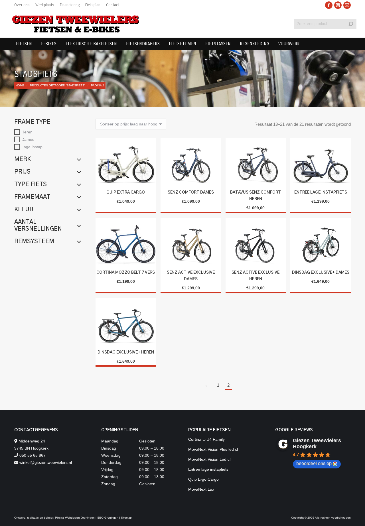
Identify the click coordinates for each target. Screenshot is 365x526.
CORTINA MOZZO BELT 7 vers (125, 273)
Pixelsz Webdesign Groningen (75, 517)
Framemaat (32, 197)
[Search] (350, 24)
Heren (27, 132)
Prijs (22, 172)
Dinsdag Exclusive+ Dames (320, 273)
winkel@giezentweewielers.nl (45, 462)
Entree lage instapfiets (320, 192)
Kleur (23, 209)
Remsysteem (34, 241)
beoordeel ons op (314, 463)
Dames (27, 139)
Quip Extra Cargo (125, 192)
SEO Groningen (107, 517)
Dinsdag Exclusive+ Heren (126, 352)
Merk (22, 159)
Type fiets (30, 184)
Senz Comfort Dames (191, 192)
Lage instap (31, 146)
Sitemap (126, 517)
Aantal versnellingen (38, 225)
